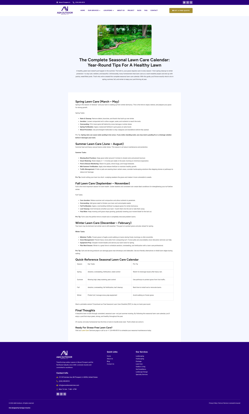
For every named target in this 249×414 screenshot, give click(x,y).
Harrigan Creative (24, 408)
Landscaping (140, 356)
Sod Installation (141, 369)
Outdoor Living (140, 366)
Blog (108, 361)
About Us (110, 359)
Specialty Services (142, 374)
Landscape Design (142, 372)
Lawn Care (85, 330)
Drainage (139, 361)
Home (109, 356)
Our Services (142, 352)
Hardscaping (140, 359)
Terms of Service (223, 403)
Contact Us (110, 364)
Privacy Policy (213, 403)
